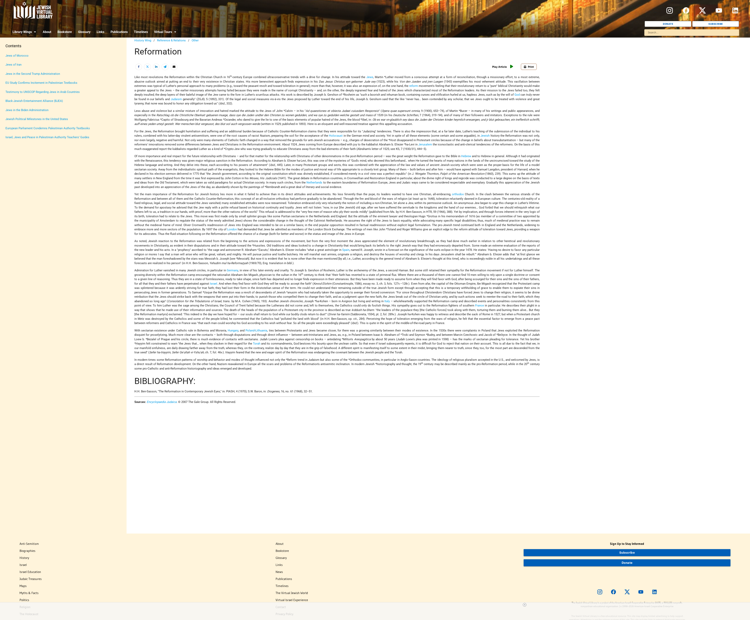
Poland (250, 330)
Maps (23, 586)
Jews (369, 77)
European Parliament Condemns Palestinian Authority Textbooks (47, 128)
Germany (232, 270)
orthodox (458, 194)
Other (195, 40)
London (232, 229)
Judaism (176, 99)
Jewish (485, 135)
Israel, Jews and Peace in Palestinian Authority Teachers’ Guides (47, 137)
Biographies (27, 551)
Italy (387, 301)
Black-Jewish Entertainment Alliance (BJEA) (34, 101)
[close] (524, 605)
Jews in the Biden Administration (26, 110)
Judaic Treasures (31, 579)
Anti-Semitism (29, 544)
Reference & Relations (171, 40)
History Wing (142, 40)
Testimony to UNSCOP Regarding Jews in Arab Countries (42, 92)
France (479, 305)
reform (413, 86)
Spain (345, 250)
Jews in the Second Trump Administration (32, 74)
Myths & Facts (29, 593)
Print (531, 66)
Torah (256, 343)
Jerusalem (425, 144)
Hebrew (466, 156)
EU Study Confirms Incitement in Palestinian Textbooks (41, 83)
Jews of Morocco (17, 55)
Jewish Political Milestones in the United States (36, 119)
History (24, 558)
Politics (24, 600)
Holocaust (336, 135)
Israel (213, 283)
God (517, 94)
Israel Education (30, 572)
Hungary (233, 330)
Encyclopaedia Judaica (162, 402)
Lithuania (261, 330)
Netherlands (314, 182)
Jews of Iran (13, 64)
